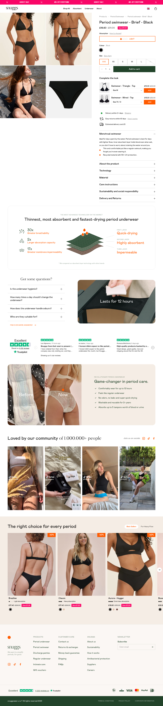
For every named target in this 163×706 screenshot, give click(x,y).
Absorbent (77, 9)
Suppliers (91, 664)
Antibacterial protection (98, 659)
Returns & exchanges (68, 647)
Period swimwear (41, 647)
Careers (91, 670)
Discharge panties (41, 653)
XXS (17, 592)
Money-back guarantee (68, 653)
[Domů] (12, 8)
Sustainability (93, 647)
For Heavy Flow (147, 526)
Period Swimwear (117, 17)
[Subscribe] (152, 647)
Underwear (89, 9)
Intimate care (39, 664)
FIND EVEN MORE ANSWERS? (21, 325)
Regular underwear (42, 659)
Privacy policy (124, 701)
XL (40, 592)
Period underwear (41, 642)
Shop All (66, 9)
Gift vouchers (39, 670)
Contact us (63, 642)
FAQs (61, 664)
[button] (155, 8)
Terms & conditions (106, 701)
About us (91, 642)
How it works (93, 653)
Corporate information (144, 701)
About (99, 9)
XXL (46, 592)
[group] (25, 478)
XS (23, 592)
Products (103, 17)
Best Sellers (131, 526)
